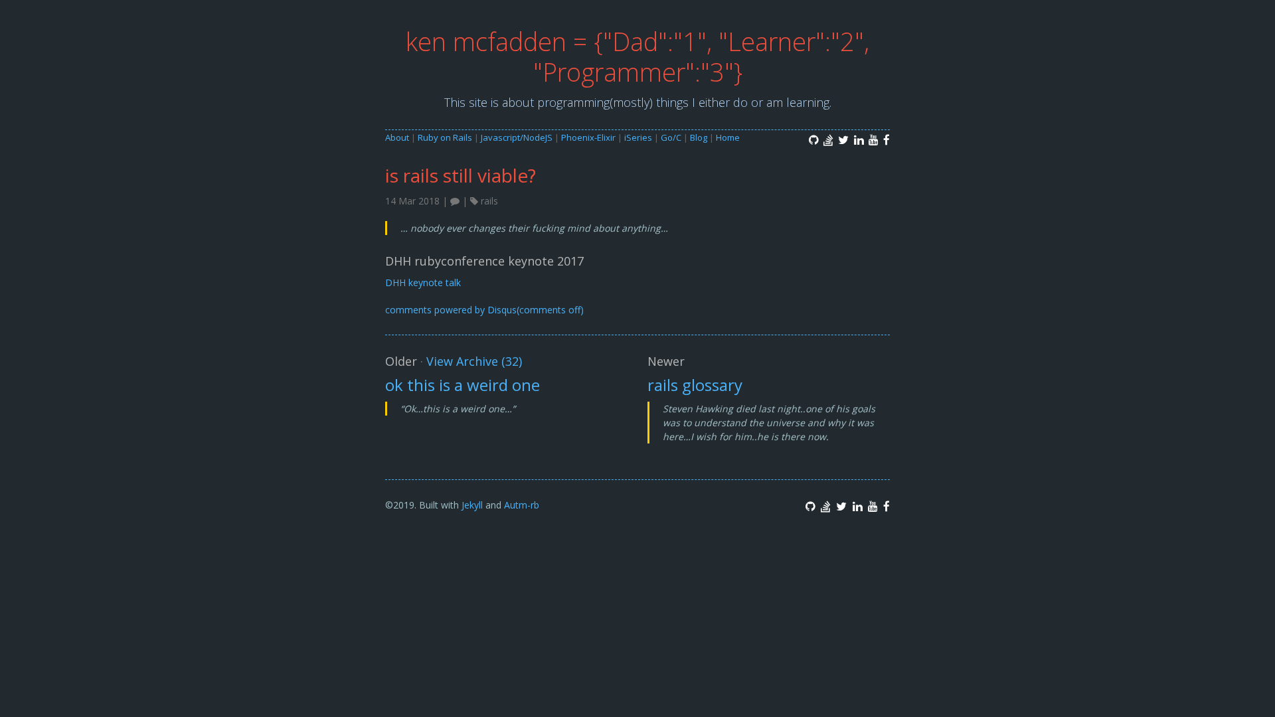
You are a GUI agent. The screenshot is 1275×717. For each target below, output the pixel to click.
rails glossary (694, 385)
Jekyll (472, 505)
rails (489, 201)
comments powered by (484, 309)
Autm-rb (521, 505)
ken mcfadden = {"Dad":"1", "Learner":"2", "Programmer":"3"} (637, 56)
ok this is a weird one (462, 385)
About (397, 137)
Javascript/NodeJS (516, 137)
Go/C (671, 137)
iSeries (638, 137)
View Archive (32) (474, 361)
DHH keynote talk (423, 282)
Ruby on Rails (445, 137)
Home (728, 137)
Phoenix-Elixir (588, 137)
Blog (698, 137)
